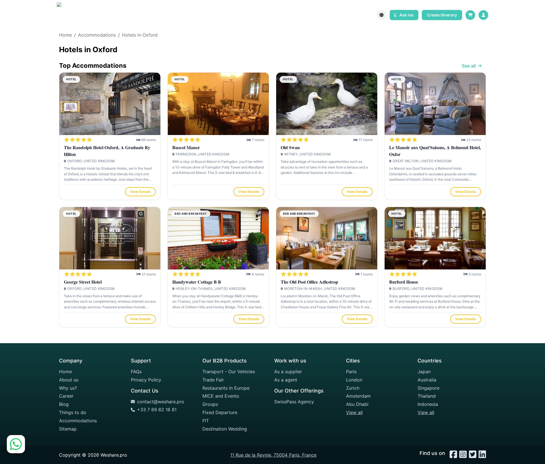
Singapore (428, 388)
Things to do (72, 412)
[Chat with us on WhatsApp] (16, 448)
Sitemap (68, 429)
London (354, 380)
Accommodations (78, 420)
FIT (205, 420)
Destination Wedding (224, 429)
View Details (140, 191)
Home (65, 371)
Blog (64, 404)
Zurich (352, 388)
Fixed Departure (219, 412)
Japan (424, 371)
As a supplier (288, 371)
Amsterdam (358, 396)
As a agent (285, 380)
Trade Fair (213, 380)
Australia (427, 380)
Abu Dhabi (357, 404)
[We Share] (69, 15)
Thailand (427, 396)
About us (68, 380)
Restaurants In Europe (226, 388)
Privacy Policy (146, 380)
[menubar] (483, 15)
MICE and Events (220, 396)
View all (354, 412)
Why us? (68, 388)
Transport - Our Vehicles (228, 371)
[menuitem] (483, 15)
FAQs (136, 371)
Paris (351, 371)
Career (66, 396)
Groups (210, 404)
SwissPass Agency (294, 401)
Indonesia (428, 404)
